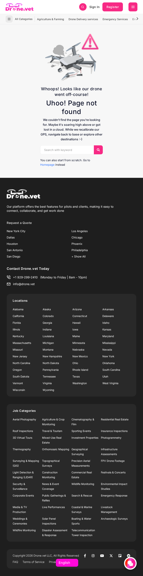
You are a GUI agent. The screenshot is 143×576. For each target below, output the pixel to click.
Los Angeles (80, 231)
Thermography (22, 449)
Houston (12, 244)
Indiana (47, 329)
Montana (48, 349)
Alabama (18, 309)
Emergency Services (115, 19)
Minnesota (78, 342)
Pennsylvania (51, 369)
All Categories (24, 19)
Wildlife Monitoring (83, 484)
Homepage (47, 164)
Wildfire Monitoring (24, 530)
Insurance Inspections (114, 431)
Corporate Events (23, 495)
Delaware (108, 316)
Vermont (18, 383)
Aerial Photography (24, 419)
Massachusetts (22, 342)
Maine (76, 336)
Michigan (48, 342)
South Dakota (21, 376)
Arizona (77, 309)
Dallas (11, 237)
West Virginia (110, 383)
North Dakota (51, 363)
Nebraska (78, 349)
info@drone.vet (24, 284)
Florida (17, 322)
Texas (76, 376)
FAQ (15, 562)
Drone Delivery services (83, 19)
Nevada (107, 349)
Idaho (105, 322)
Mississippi (109, 342)
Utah (105, 376)
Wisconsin (19, 389)
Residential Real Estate (114, 419)
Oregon (17, 369)
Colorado (48, 316)
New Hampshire (52, 356)
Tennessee (49, 376)
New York (108, 356)
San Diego (13, 256)
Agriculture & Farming (50, 19)
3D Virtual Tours (22, 437)
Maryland (108, 336)
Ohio (75, 363)
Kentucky (18, 336)
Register (113, 7)
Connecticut (79, 316)
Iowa (75, 329)
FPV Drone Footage (113, 460)
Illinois (16, 329)
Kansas (106, 329)
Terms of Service (34, 562)
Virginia (47, 383)
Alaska (47, 309)
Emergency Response (114, 495)
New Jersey (20, 356)
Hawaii (76, 322)
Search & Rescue (82, 495)
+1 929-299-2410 (25, 277)
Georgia (47, 322)
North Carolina (21, 363)
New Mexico (80, 356)
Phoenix (77, 244)
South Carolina (111, 369)
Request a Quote (19, 223)
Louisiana (48, 336)
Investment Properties (85, 437)
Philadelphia (80, 250)
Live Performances (53, 507)
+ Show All (79, 256)
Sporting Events (81, 431)
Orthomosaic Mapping (55, 449)
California (18, 316)
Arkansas (108, 309)
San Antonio (15, 250)
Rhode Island (80, 369)
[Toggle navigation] (132, 6)
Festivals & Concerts (113, 472)
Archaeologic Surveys (114, 518)
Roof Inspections (23, 431)
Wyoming (48, 389)
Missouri (18, 349)
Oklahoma (108, 363)
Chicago (77, 237)
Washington (79, 383)
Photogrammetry (111, 437)
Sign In (94, 7)
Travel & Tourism (52, 431)
